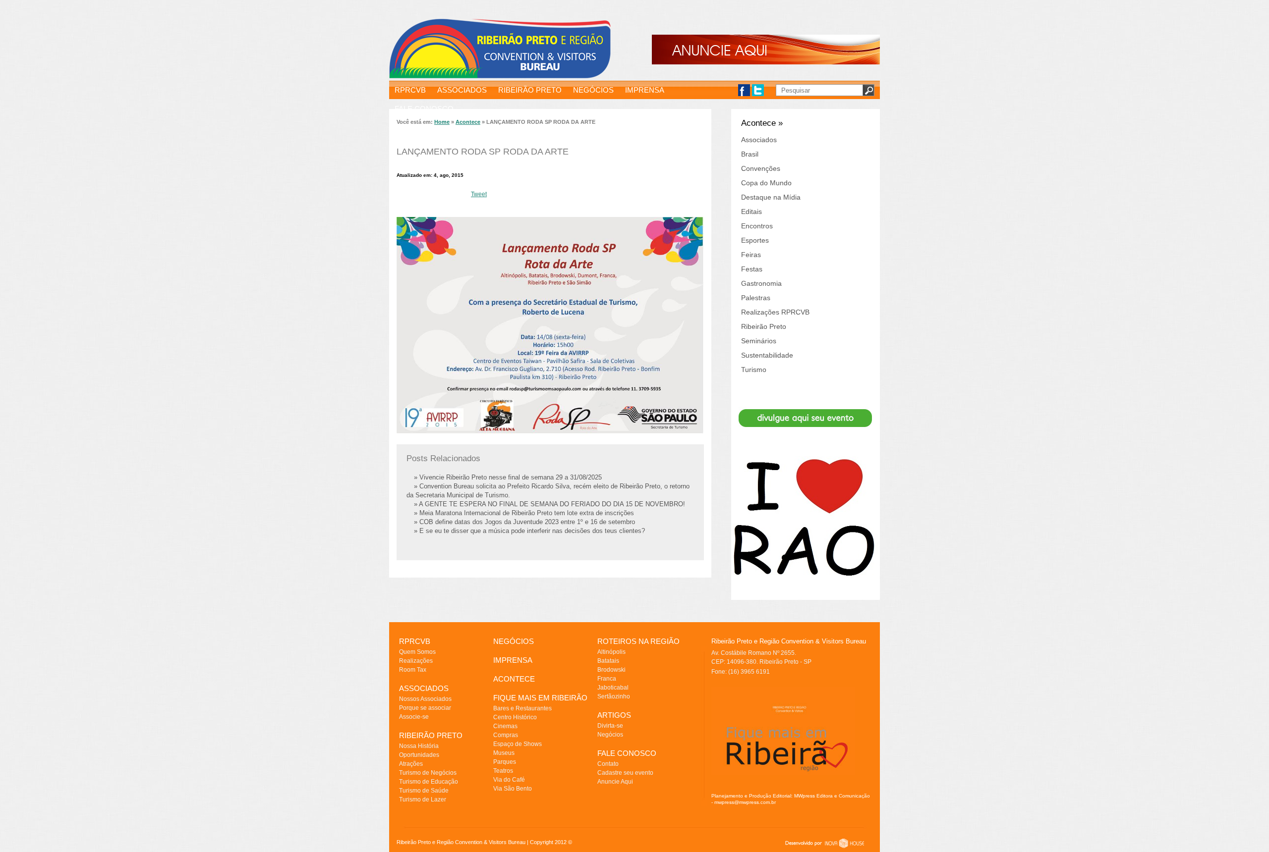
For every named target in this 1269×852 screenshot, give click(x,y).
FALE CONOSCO (424, 109)
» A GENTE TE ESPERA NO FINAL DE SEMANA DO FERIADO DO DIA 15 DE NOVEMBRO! (549, 504)
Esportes (755, 240)
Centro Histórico (515, 717)
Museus (504, 752)
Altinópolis (611, 651)
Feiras (751, 255)
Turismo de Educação (428, 781)
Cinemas (505, 726)
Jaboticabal (613, 687)
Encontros (757, 226)
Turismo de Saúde (424, 790)
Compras (505, 735)
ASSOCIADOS (462, 90)
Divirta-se (610, 725)
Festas (751, 269)
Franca (606, 678)
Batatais (608, 660)
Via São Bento (512, 788)
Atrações (411, 763)
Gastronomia (761, 283)
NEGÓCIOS (593, 90)
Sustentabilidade (767, 355)
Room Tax (412, 669)
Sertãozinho (613, 696)
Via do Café (509, 779)
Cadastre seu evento (625, 772)
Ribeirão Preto (763, 326)
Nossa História (419, 746)
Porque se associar (425, 707)
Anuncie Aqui (615, 781)
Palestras (755, 298)
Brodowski (611, 669)
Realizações (416, 660)
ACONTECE (514, 679)
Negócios (610, 734)
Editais (751, 211)
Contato (608, 763)
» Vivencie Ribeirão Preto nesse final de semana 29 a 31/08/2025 (508, 477)
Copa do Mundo (766, 183)
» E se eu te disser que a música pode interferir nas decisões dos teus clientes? (529, 530)
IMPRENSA (644, 90)
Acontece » (762, 123)
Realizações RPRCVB (775, 312)
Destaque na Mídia (771, 197)
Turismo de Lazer (422, 799)
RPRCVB (410, 90)
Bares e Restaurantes (522, 708)
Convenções (760, 168)
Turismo (753, 369)
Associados (759, 140)
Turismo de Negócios (428, 772)
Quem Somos (417, 651)
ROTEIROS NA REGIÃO (638, 641)
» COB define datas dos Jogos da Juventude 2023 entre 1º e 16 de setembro (524, 522)
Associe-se (414, 716)
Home (442, 122)
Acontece (468, 122)
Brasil (749, 154)
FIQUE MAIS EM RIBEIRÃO (540, 697)
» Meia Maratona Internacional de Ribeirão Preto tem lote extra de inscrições (524, 513)
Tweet (479, 194)
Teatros (503, 770)
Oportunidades (419, 754)
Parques (504, 761)
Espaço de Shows (517, 744)
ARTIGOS (614, 715)
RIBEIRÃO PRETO (530, 90)
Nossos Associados (425, 698)
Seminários (758, 341)
